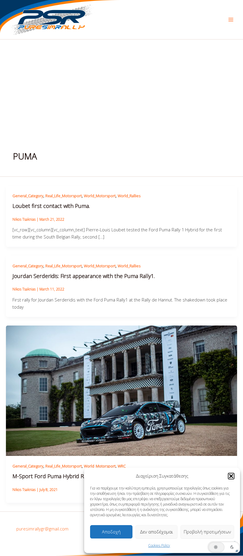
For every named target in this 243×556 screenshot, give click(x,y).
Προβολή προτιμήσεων (207, 532)
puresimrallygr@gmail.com (42, 529)
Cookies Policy (159, 545)
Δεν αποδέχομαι (156, 532)
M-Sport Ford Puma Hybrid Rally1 (53, 476)
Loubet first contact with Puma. (51, 205)
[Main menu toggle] (231, 19)
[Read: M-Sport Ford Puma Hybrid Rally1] (121, 390)
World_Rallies (129, 195)
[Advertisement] (121, 84)
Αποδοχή (111, 532)
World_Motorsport (100, 195)
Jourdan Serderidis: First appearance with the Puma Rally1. (83, 275)
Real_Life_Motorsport (63, 195)
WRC (122, 466)
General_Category (27, 195)
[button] (231, 476)
